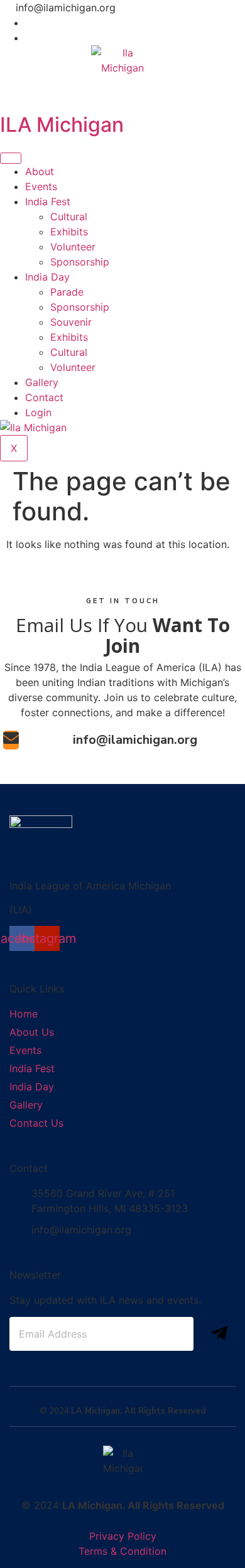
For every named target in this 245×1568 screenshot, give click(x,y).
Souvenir (71, 322)
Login (38, 412)
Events (41, 186)
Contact (44, 397)
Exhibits (69, 231)
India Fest (47, 201)
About (39, 171)
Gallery (41, 382)
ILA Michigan (62, 124)
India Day (47, 277)
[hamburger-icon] (10, 158)
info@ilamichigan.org (135, 739)
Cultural (68, 216)
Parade (67, 292)
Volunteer (72, 246)
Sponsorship (79, 261)
